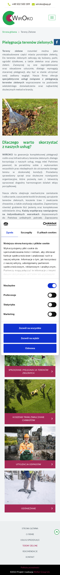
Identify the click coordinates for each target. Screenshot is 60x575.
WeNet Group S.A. (42, 572)
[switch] (52, 295)
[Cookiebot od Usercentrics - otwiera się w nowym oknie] (43, 224)
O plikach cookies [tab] (46, 232)
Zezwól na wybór (30, 338)
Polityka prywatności (30, 567)
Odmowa (30, 348)
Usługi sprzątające (30, 540)
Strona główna (9, 32)
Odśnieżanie (28, 508)
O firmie (30, 534)
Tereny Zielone (30, 545)
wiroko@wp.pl (43, 4)
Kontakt (30, 557)
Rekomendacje (30, 551)
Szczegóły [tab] (26, 232)
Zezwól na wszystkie (30, 328)
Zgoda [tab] (9, 232)
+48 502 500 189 (21, 4)
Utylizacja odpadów (28, 464)
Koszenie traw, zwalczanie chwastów (28, 418)
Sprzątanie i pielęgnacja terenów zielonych (28, 371)
